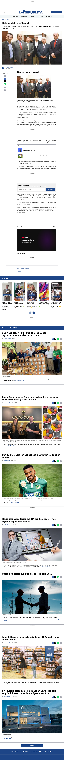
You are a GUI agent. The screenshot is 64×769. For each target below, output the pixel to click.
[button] (56, 12)
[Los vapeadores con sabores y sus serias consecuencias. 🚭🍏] (44, 291)
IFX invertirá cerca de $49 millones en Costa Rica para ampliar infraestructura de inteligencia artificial (29, 692)
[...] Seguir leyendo (20, 380)
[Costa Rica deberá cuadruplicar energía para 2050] (32, 597)
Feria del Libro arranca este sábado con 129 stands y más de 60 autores (31, 638)
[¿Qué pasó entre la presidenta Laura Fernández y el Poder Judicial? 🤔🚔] (56, 291)
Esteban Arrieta (7, 524)
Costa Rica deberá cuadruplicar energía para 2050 (27, 574)
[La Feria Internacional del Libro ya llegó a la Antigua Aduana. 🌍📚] (19, 291)
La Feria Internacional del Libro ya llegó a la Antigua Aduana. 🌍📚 (19, 305)
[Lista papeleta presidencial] (32, 48)
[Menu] (4, 12)
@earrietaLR (20, 271)
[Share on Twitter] (5, 81)
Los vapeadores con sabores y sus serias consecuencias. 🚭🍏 (44, 304)
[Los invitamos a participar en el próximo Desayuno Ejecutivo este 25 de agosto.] (32, 291)
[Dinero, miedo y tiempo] (20, 150)
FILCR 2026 (7, 682)
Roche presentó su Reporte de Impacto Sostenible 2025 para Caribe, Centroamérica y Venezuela (7, 306)
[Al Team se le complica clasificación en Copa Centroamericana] (20, 156)
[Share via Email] (5, 87)
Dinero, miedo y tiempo (29, 150)
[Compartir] (5, 90)
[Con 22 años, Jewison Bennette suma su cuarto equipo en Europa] (32, 480)
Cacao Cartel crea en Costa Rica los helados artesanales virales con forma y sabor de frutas (30, 398)
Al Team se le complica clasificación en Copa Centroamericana (39, 156)
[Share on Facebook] (5, 79)
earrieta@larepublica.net (23, 268)
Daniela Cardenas (10, 67)
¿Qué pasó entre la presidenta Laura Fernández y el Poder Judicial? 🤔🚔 (56, 305)
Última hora (8, 19)
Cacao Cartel (29, 444)
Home (3, 19)
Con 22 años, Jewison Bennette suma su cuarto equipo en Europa (31, 456)
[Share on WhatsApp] (5, 84)
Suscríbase (49, 751)
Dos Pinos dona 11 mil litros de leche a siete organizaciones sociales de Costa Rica (24, 334)
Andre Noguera (7, 460)
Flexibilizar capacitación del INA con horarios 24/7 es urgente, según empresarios (29, 520)
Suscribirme (50, 189)
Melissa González (7, 338)
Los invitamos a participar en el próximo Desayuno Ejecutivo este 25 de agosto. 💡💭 (32, 305)
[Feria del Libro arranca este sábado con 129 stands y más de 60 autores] (32, 662)
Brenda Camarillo (7, 696)
